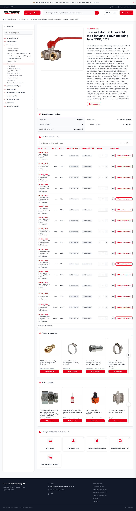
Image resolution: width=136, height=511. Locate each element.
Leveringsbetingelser (100, 492)
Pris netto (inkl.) (87, 148)
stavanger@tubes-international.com (122, 7)
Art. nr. (41, 148)
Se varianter (50, 371)
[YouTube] (52, 494)
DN (53, 148)
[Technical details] (113, 155)
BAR (60, 148)
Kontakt (5, 7)
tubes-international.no (57, 490)
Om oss (95, 498)
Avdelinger (12, 7)
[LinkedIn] (49, 494)
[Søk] (97, 13)
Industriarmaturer (12, 19)
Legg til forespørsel (124, 155)
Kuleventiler (24, 19)
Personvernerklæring (100, 489)
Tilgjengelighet (72, 148)
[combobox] (71, 13)
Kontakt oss (96, 501)
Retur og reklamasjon (100, 495)
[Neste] (129, 355)
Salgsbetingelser (98, 486)
